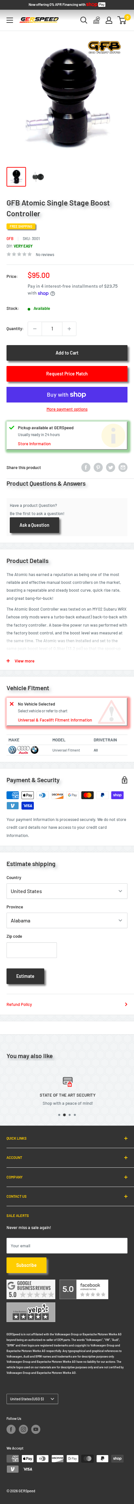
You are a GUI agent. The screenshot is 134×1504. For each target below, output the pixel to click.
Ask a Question (34, 525)
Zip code (14, 936)
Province (15, 906)
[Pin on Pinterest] (98, 467)
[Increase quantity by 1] (69, 329)
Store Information (34, 443)
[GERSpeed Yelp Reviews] (31, 1306)
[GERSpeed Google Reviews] (31, 1283)
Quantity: (15, 328)
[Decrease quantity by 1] (35, 329)
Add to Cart (67, 353)
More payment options (67, 409)
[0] (122, 20)
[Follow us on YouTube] (35, 1429)
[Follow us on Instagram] (23, 1429)
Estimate (25, 976)
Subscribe (26, 1265)
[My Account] (109, 20)
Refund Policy (19, 1004)
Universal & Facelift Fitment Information (55, 719)
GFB (10, 238)
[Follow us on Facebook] (11, 1429)
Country (14, 877)
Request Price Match (67, 373)
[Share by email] (122, 467)
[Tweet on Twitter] (110, 467)
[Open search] (83, 20)
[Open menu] (10, 20)
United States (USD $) (27, 1399)
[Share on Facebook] (85, 467)
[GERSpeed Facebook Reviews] (84, 1283)
